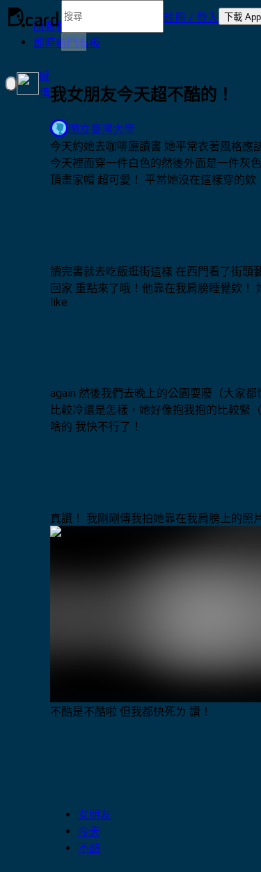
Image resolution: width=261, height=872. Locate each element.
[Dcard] (33, 16)
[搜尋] (73, 42)
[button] (191, 16)
